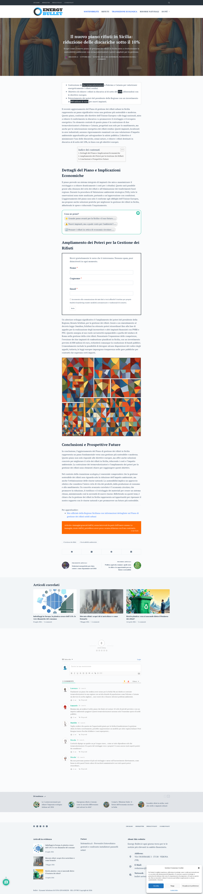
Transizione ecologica (127, 57)
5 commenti (101, 59)
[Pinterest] (111, 551)
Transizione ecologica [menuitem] (124, 11)
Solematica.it (87, 843)
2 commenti (48, 622)
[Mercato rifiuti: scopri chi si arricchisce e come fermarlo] (101, 601)
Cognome (75, 278)
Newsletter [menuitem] (46, 2)
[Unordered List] (86, 673)
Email (73, 288)
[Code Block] (92, 673)
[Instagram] (40, 826)
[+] (101, 673)
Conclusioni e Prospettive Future (94, 159)
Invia (72, 308)
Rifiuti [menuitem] (105, 11)
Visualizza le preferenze (190, 886)
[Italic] (74, 673)
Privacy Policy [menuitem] (57, 2)
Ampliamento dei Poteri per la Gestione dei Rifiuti (102, 156)
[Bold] (71, 673)
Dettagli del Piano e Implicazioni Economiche (100, 153)
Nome (73, 267)
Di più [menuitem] (165, 11)
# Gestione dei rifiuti (69, 542)
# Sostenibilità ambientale (88, 542)
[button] (199, 868)
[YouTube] (47, 826)
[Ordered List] (83, 673)
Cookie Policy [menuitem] (68, 2)
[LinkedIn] (131, 551)
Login (139, 659)
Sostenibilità (113, 57)
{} (98, 673)
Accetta (156, 886)
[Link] (95, 673)
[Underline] (77, 673)
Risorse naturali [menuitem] (149, 11)
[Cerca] (169, 2)
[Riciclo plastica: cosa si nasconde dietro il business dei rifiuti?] (148, 601)
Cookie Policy (174, 890)
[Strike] (80, 673)
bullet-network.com (144, 876)
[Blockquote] (89, 673)
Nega (172, 886)
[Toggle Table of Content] (121, 149)
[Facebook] (72, 551)
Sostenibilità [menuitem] (91, 11)
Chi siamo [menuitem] (36, 2)
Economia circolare (100, 57)
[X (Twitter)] (92, 551)
